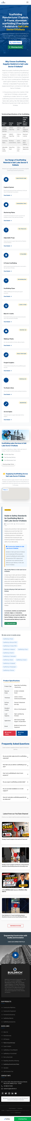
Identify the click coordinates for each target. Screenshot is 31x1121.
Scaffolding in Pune (23, 649)
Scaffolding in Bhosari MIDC (10, 642)
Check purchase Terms (8, 464)
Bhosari (26, 1098)
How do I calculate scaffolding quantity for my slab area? (15, 798)
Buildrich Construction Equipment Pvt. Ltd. (14, 1110)
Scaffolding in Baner (8, 659)
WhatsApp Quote (16, 47)
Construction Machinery (9, 1007)
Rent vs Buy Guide (7, 1057)
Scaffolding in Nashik (8, 652)
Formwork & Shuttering (9, 1014)
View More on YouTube (15, 925)
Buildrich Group (18, 1112)
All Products (6, 1039)
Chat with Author (11, 623)
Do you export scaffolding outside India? (15, 782)
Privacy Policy (20, 1108)
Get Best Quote (21, 733)
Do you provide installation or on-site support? (15, 789)
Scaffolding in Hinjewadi (9, 663)
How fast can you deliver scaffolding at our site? (15, 765)
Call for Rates (16, 42)
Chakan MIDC (21, 1098)
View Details (7, 195)
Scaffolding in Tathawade (9, 656)
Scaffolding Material (8, 1018)
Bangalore (16, 1099)
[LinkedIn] (12, 1093)
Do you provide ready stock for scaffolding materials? (15, 757)
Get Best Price (23, 1119)
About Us (5, 1032)
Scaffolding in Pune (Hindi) (9, 1053)
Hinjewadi (9, 1099)
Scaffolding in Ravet (8, 639)
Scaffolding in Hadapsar (9, 649)
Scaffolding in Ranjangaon (9, 666)
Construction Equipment (9, 1011)
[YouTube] (15, 1093)
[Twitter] (5, 1093)
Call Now (7, 1119)
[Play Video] (15, 955)
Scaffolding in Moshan (8, 670)
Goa (13, 1099)
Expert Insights (7, 1046)
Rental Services (7, 1035)
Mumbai (13, 1098)
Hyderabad (21, 1099)
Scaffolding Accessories (9, 1021)
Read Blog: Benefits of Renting (11, 1060)
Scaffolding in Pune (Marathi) (10, 1050)
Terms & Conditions (12, 1108)
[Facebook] (2, 1093)
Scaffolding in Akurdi (21, 659)
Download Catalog (8, 733)
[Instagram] (9, 1093)
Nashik (16, 1098)
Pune (10, 1098)
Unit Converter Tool (8, 1071)
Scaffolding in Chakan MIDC (10, 646)
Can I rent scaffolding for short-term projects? (15, 774)
